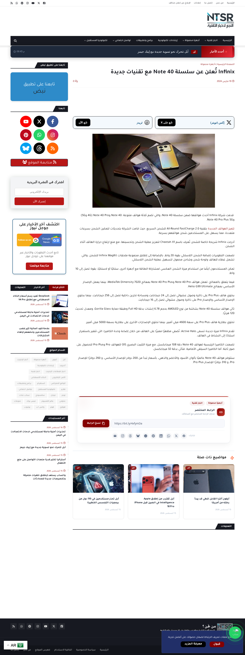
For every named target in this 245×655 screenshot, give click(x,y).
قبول (216, 644)
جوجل (53, 395)
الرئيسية (230, 3)
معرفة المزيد (193, 644)
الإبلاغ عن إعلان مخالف (179, 3)
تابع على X (166, 122)
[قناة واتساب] (235, 632)
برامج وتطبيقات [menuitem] (144, 40)
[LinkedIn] (161, 436)
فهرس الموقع (42, 650)
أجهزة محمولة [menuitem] (192, 40)
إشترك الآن (39, 201)
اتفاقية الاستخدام (63, 650)
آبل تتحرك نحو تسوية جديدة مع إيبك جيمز (167, 51)
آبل (64, 360)
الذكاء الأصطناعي (38, 378)
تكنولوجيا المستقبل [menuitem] (97, 40)
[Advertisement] (80, 19)
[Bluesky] (138, 436)
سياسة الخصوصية (86, 650)
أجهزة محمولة (208, 64)
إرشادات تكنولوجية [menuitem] (167, 40)
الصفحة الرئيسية (225, 64)
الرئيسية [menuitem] (227, 40)
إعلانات (197, 3)
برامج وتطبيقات (24, 384)
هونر (52, 407)
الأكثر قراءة (58, 287)
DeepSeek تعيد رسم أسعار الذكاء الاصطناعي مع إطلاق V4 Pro (31, 298)
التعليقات (20, 287)
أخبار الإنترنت (22, 360)
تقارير (63, 389)
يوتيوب (27, 407)
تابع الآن (83, 122)
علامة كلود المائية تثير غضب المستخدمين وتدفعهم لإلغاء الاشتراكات (33, 332)
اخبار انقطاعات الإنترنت (55, 372)
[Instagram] (123, 436)
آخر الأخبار (39, 287)
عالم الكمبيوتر (47, 401)
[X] (176, 436)
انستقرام (41, 384)
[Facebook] (184, 436)
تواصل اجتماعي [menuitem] (123, 40)
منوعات (17, 401)
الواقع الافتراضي (58, 384)
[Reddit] (146, 436)
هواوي (62, 407)
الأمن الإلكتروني (58, 378)
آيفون (54, 360)
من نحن (220, 3)
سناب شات (24, 395)
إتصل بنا (208, 3)
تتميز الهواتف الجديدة (221, 229)
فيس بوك (31, 401)
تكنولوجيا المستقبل (46, 389)
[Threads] (130, 436)
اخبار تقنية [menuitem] (212, 40)
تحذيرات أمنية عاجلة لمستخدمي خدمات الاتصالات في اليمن (31, 314)
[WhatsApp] (169, 436)
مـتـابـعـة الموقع (40, 163)
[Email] (115, 436)
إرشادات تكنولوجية (46, 366)
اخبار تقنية (197, 403)
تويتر (63, 395)
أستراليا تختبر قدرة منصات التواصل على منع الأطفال (41, 462)
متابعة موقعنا (39, 266)
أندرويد (62, 366)
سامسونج (40, 395)
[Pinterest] (153, 436)
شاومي (62, 401)
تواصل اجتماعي (25, 389)
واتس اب (40, 407)
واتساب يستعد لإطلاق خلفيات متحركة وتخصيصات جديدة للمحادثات (44, 477)
